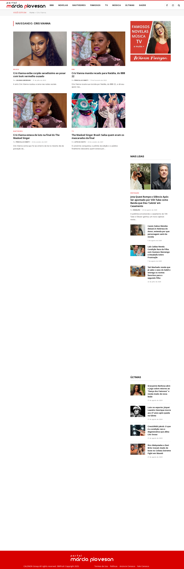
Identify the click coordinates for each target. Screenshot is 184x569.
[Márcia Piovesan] (24, 5)
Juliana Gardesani (23, 80)
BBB (52, 5)
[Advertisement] (150, 108)
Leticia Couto (80, 142)
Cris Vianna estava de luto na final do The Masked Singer (36, 136)
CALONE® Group (31, 566)
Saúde (142, 5)
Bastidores (79, 5)
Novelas (63, 5)
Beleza (16, 69)
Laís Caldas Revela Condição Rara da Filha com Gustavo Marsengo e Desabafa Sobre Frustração (159, 252)
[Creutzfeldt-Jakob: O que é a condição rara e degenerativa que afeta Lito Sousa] (137, 430)
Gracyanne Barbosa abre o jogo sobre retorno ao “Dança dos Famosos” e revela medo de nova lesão (159, 391)
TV (106, 5)
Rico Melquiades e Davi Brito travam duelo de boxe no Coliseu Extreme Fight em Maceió (159, 449)
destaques (134, 193)
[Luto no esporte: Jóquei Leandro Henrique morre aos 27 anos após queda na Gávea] (137, 411)
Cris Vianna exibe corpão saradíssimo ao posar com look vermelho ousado (39, 75)
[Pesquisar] (178, 5)
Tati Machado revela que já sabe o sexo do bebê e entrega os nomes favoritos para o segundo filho (159, 272)
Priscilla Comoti (81, 80)
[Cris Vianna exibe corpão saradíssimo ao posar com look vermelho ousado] (40, 49)
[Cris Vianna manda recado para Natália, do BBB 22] (98, 49)
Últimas (129, 5)
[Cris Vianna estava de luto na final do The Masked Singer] (40, 110)
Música (116, 5)
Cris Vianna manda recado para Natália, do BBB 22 (98, 75)
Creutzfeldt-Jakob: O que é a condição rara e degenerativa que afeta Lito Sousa (159, 430)
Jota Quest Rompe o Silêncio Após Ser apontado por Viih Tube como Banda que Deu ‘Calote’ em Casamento (149, 201)
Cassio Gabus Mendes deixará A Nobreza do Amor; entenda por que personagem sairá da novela (158, 231)
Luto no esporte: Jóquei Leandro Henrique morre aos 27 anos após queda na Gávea (159, 411)
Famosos (95, 5)
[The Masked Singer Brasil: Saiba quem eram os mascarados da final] (98, 110)
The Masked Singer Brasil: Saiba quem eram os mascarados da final (98, 136)
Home (31, 12)
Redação (136, 210)
